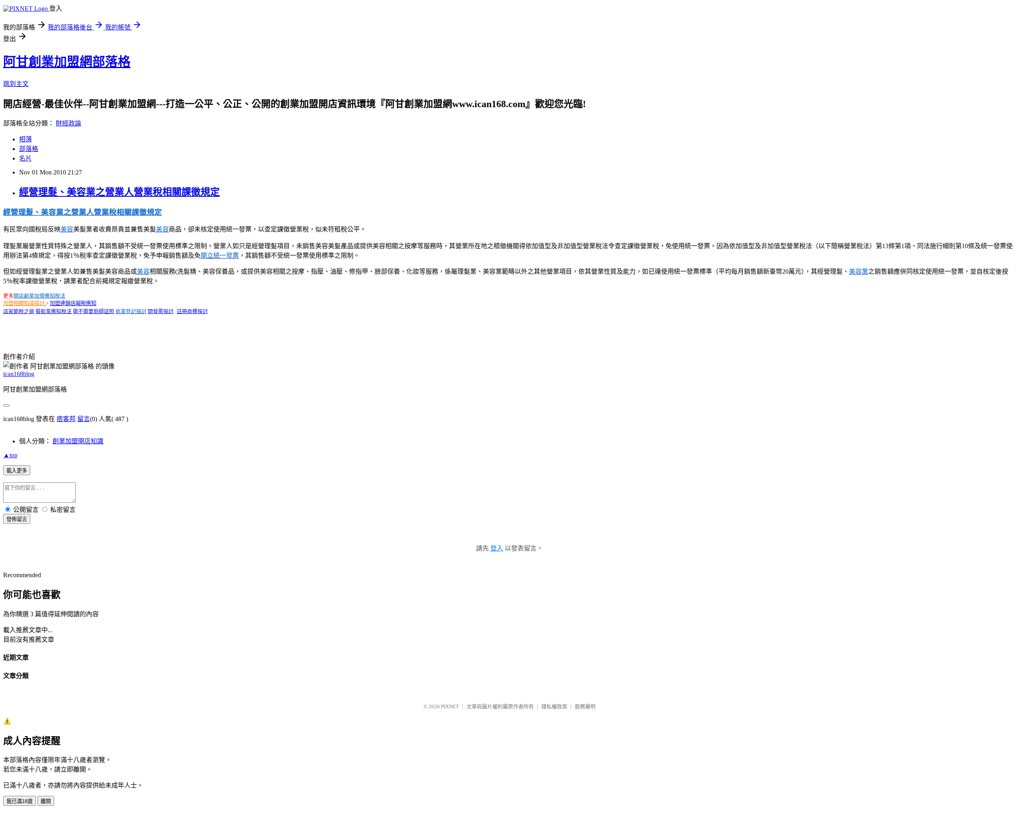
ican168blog (18, 373)
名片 (25, 158)
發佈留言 (16, 519)
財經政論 (68, 123)
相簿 (25, 139)
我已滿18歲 (19, 801)
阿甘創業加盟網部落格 (67, 62)
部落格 (28, 148)
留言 (83, 418)
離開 (46, 801)
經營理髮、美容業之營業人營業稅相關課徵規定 (119, 192)
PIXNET (450, 706)
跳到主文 (16, 83)
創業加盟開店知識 (78, 441)
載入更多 (16, 471)
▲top (10, 455)
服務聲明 (585, 706)
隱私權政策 (554, 706)
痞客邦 (66, 418)
